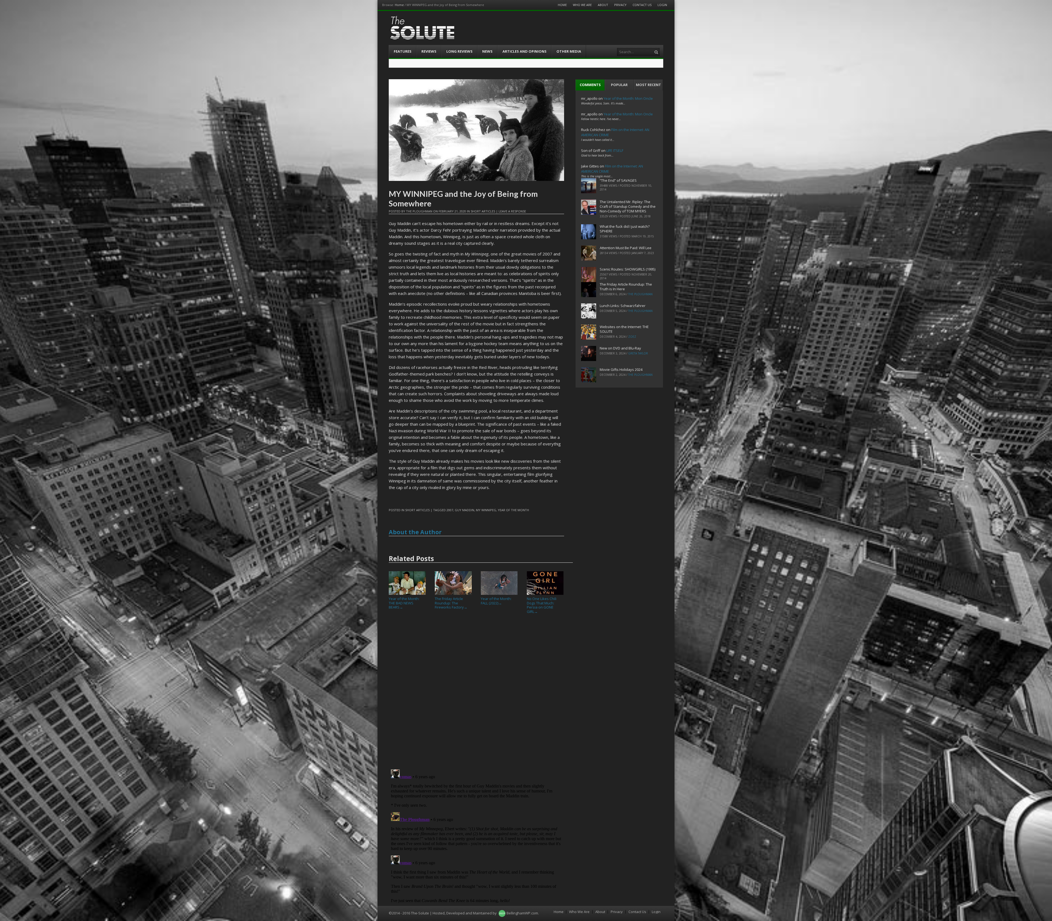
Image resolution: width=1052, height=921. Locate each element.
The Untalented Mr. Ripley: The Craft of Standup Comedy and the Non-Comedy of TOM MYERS (628, 206)
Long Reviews (459, 51)
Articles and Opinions (524, 51)
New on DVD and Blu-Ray (620, 348)
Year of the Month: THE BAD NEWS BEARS (404, 603)
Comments (590, 84)
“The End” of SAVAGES (618, 180)
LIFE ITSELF (614, 150)
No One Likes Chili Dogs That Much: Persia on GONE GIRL (541, 605)
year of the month (513, 510)
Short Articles (483, 211)
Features (402, 51)
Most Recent (648, 84)
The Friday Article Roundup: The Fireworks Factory (451, 603)
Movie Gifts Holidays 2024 (621, 369)
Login (662, 4)
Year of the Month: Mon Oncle (628, 98)
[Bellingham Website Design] (502, 913)
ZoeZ (632, 337)
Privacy (620, 4)
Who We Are (582, 4)
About (603, 4)
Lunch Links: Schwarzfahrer (622, 305)
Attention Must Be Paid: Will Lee (625, 247)
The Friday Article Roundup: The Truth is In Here (626, 286)
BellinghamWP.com (522, 913)
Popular (619, 84)
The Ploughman (419, 211)
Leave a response (512, 211)
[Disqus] (476, 693)
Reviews (428, 51)
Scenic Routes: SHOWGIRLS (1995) (627, 269)
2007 (450, 510)
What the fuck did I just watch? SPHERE (625, 229)
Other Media (568, 51)
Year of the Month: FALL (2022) (496, 601)
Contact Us (642, 4)
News (487, 51)
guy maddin (464, 510)
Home (399, 5)
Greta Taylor (638, 353)
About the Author (415, 532)
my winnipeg (486, 510)
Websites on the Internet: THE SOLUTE (624, 329)
